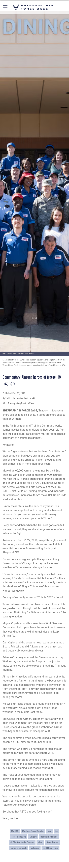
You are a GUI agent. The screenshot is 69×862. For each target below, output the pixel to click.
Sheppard (33, 836)
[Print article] (6, 384)
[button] (5, 7)
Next (65, 180)
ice (56, 831)
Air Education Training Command (22, 842)
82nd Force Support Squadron (33, 831)
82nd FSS (14, 831)
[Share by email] (13, 384)
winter (40, 842)
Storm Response (52, 842)
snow (49, 831)
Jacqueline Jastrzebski (19, 847)
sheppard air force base (49, 836)
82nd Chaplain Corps (50, 847)
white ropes (35, 847)
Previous (3, 180)
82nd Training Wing (19, 836)
